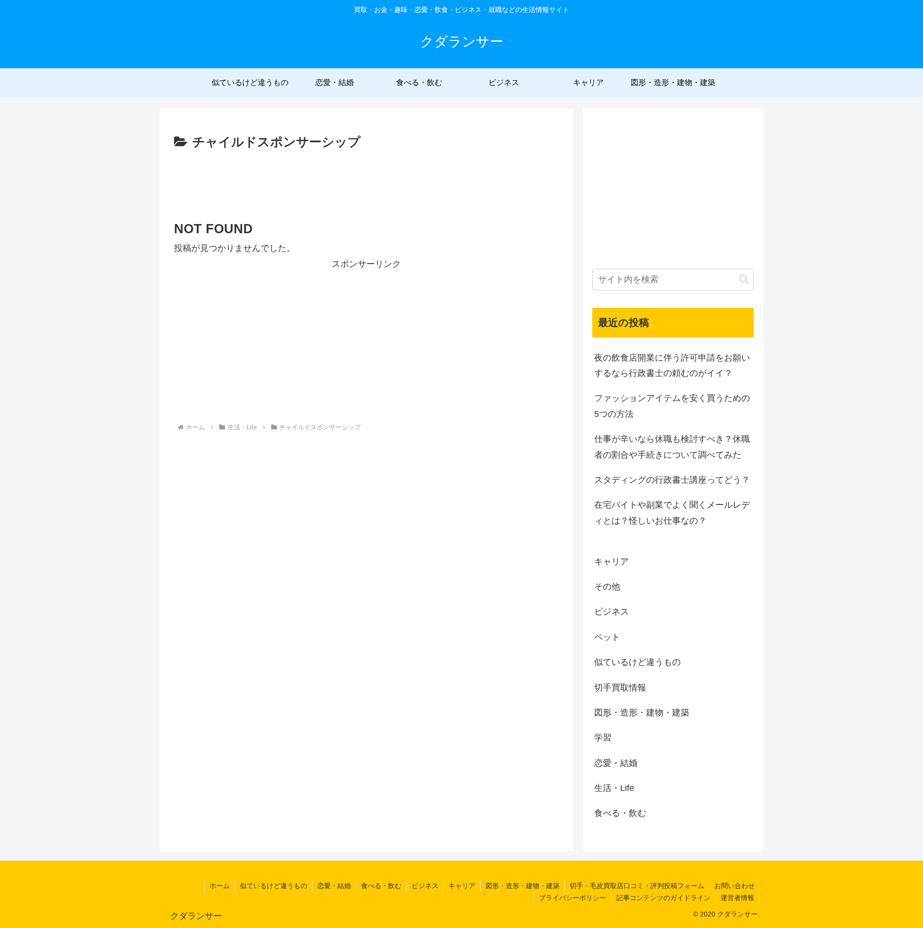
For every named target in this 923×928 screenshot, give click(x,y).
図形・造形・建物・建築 (523, 886)
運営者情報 (737, 898)
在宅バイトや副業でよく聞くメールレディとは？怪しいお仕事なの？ (672, 512)
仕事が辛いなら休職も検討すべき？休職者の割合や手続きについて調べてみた (672, 446)
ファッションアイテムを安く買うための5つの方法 (672, 405)
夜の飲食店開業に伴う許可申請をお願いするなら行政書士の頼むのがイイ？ (672, 365)
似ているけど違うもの (273, 886)
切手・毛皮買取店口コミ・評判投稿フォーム (637, 886)
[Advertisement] (366, 179)
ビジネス (425, 886)
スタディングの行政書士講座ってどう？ (672, 480)
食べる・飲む (381, 886)
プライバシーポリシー (572, 898)
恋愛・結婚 (334, 886)
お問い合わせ (734, 886)
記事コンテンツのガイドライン (663, 898)
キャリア (462, 886)
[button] (744, 279)
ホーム (220, 886)
